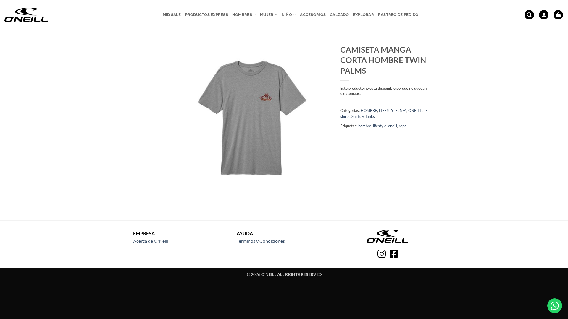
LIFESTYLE (388, 110)
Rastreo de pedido (398, 14)
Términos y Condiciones (261, 241)
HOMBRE (369, 110)
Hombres (242, 14)
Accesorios (313, 14)
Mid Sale (172, 14)
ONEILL (415, 110)
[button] (529, 15)
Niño (287, 14)
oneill (392, 125)
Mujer (266, 14)
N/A (403, 110)
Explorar (363, 14)
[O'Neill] (26, 15)
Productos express (206, 14)
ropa (402, 125)
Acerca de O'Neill (150, 241)
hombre (364, 125)
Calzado (339, 14)
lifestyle (379, 125)
